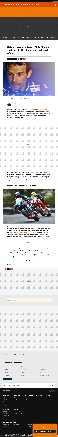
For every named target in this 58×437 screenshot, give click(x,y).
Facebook (53, 5)
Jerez (33, 269)
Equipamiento (6, 372)
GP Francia (46, 269)
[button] (15, 104)
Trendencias (5, 411)
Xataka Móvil (5, 399)
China (6, 37)
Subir (51, 390)
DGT (10, 37)
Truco (18, 37)
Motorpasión (48, 397)
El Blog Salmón (17, 411)
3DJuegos (16, 397)
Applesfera (5, 401)
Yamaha (23, 372)
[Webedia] (54, 1)
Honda (40, 372)
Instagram (55, 5)
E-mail (25, 59)
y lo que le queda (31, 109)
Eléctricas (23, 375)
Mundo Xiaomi (6, 405)
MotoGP (37, 4)
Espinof (26, 399)
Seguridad (5, 369)
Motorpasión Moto (50, 399)
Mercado (53, 37)
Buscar (52, 385)
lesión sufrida (43, 109)
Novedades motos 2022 (45, 375)
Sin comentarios (13, 59)
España (22, 37)
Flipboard (23, 59)
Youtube (15, 354)
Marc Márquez (41, 37)
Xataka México (6, 424)
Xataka (4, 397)
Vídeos (41, 366)
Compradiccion (6, 415)
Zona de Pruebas (9, 4)
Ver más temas (7, 378)
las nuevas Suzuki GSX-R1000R (25, 232)
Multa (14, 37)
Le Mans (39, 269)
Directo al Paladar (39, 397)
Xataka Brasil (6, 426)
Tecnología (24, 369)
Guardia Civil (28, 37)
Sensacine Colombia (29, 426)
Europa (34, 37)
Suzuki (27, 269)
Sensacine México (28, 424)
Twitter (50, 5)
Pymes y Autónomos (18, 413)
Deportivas (19, 4)
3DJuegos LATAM (17, 424)
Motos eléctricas (28, 4)
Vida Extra (16, 399)
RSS (20, 354)
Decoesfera (5, 413)
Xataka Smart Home (7, 403)
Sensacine (27, 397)
